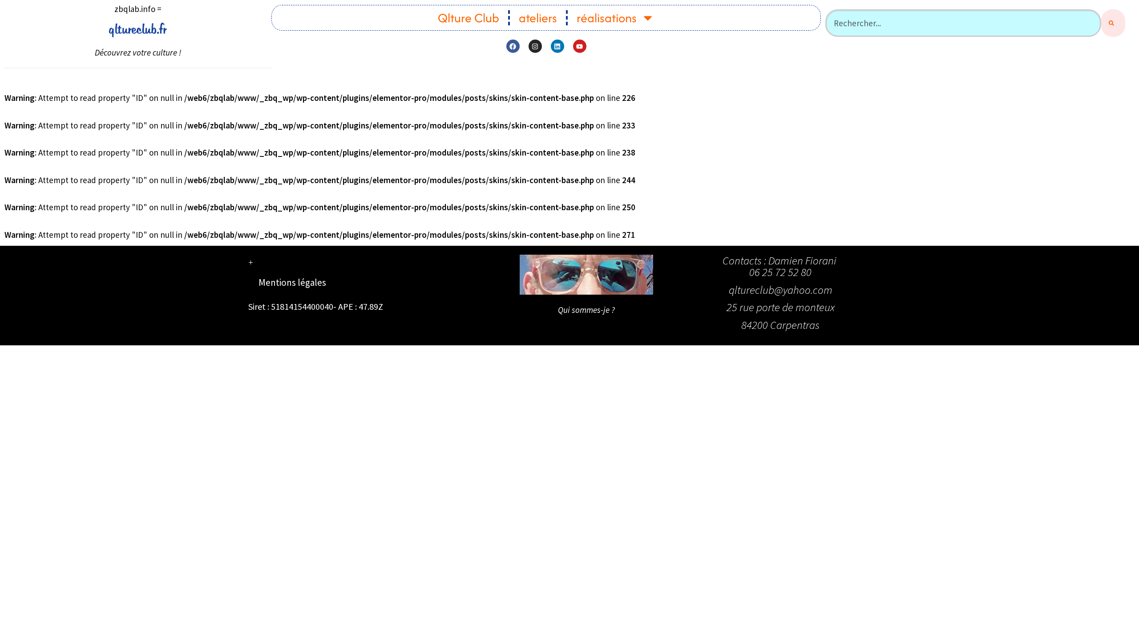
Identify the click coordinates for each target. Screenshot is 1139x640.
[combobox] (963, 23)
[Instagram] (535, 46)
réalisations (607, 18)
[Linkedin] (557, 46)
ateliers (538, 18)
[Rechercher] (1113, 23)
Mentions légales (292, 282)
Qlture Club (468, 18)
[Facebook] (513, 46)
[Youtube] (579, 46)
